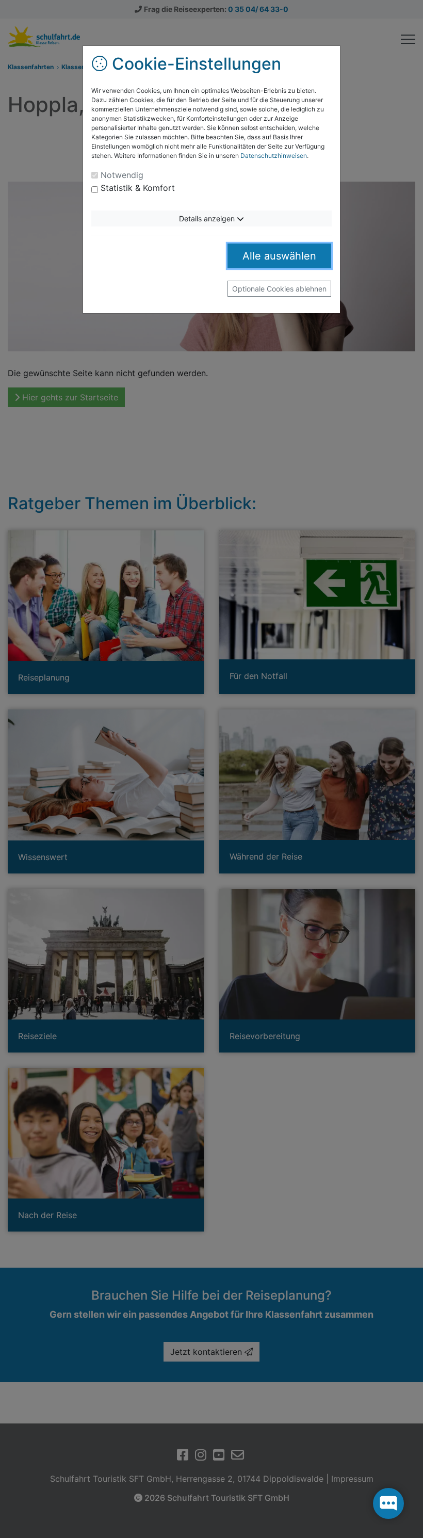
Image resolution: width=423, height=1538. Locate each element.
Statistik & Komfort (138, 188)
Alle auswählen (279, 256)
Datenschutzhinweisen (273, 155)
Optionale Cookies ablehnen (279, 288)
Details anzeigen (208, 218)
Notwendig (122, 175)
